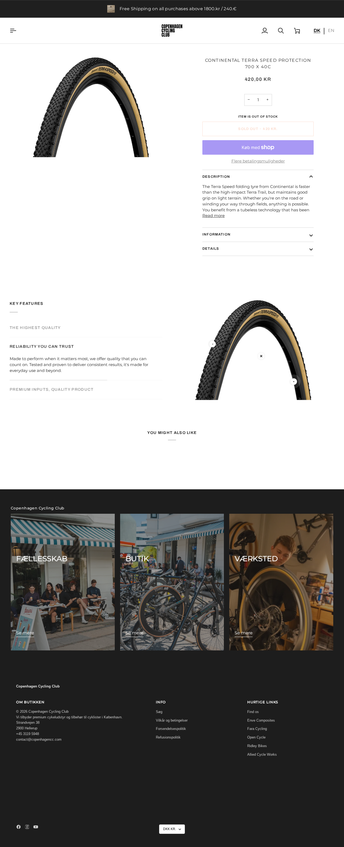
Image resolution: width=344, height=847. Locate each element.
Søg (159, 712)
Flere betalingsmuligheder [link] (258, 161)
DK (317, 30)
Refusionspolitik (168, 737)
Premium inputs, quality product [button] (52, 389)
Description (216, 177)
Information (216, 234)
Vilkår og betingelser (172, 720)
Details (210, 249)
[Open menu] (18, 31)
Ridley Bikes (257, 746)
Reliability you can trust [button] (42, 346)
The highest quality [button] (35, 327)
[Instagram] (27, 826)
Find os (253, 712)
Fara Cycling (257, 729)
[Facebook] (18, 826)
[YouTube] (35, 826)
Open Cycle (256, 737)
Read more (213, 215)
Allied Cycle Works (262, 754)
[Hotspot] (212, 344)
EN (331, 30)
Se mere (25, 632)
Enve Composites (261, 720)
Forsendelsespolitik (171, 729)
